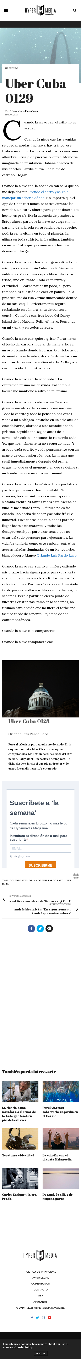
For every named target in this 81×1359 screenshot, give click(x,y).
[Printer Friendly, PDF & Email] (76, 876)
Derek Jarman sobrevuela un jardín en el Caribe (60, 1112)
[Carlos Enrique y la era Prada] (20, 1178)
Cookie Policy (23, 1347)
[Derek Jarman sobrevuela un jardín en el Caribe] (61, 1091)
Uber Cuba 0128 (29, 721)
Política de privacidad (40, 1271)
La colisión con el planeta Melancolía (57, 1157)
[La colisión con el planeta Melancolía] (61, 1139)
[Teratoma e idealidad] (20, 1139)
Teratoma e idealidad (18, 1155)
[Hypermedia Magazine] (40, 10)
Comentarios (40, 1283)
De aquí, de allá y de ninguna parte (57, 1197)
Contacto (41, 1289)
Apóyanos (40, 1301)
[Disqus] (40, 998)
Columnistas (19, 880)
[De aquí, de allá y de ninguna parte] (61, 1178)
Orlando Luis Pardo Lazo (24, 111)
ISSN (40, 1295)
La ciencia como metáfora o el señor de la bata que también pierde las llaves (19, 1114)
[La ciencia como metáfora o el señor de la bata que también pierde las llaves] (20, 1091)
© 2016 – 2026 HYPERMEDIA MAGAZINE (40, 1307)
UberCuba (11, 68)
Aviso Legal (40, 1277)
